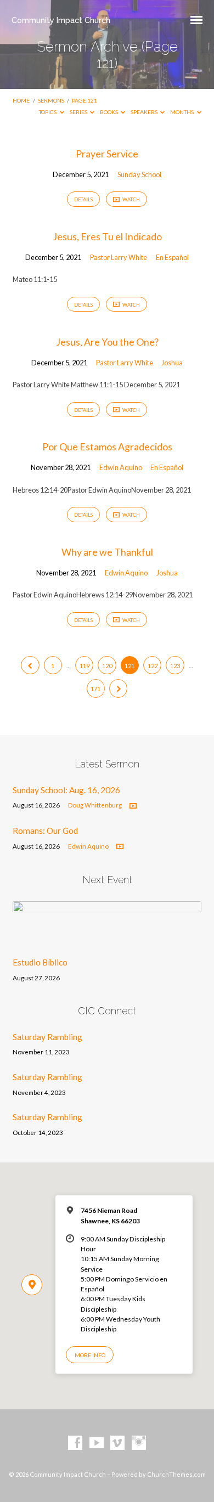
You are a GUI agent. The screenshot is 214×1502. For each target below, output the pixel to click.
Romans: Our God (45, 830)
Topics (48, 112)
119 (84, 665)
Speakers (145, 112)
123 (175, 665)
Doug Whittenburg (95, 805)
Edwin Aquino (120, 467)
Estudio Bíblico (40, 962)
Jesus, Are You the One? (107, 342)
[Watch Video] (133, 806)
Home (21, 100)
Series (79, 112)
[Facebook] (75, 1443)
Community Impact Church (61, 20)
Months (182, 112)
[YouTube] (96, 1443)
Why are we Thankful (107, 552)
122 (152, 665)
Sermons (51, 100)
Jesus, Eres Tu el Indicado (107, 236)
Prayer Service (107, 154)
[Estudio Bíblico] (107, 942)
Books (109, 112)
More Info (90, 1355)
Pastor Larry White (118, 257)
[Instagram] (139, 1443)
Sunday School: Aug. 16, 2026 (66, 790)
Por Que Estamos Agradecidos (107, 447)
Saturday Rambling (47, 1037)
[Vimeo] (117, 1443)
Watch (130, 199)
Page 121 (84, 100)
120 (107, 665)
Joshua (172, 362)
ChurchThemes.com (176, 1474)
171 (95, 688)
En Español (172, 257)
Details (83, 199)
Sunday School (139, 174)
